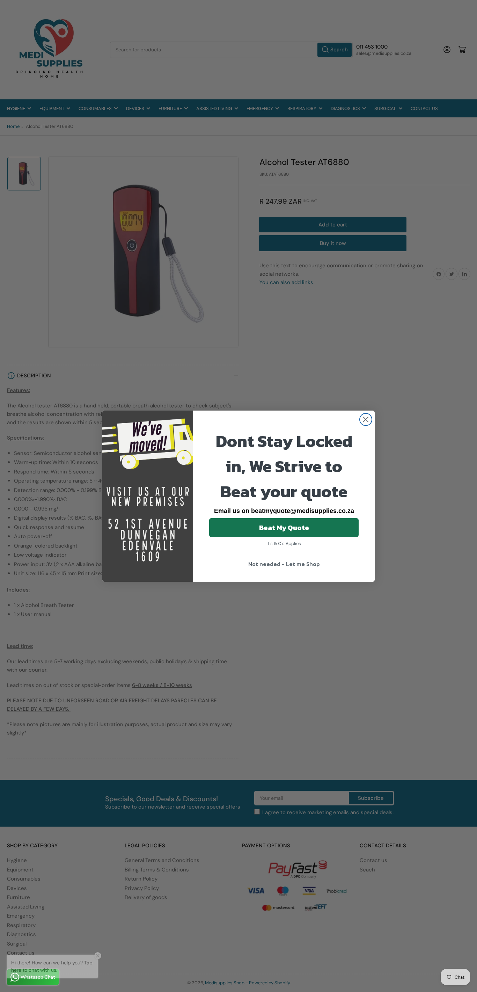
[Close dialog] (366, 419)
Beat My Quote (284, 527)
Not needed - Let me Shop (284, 564)
